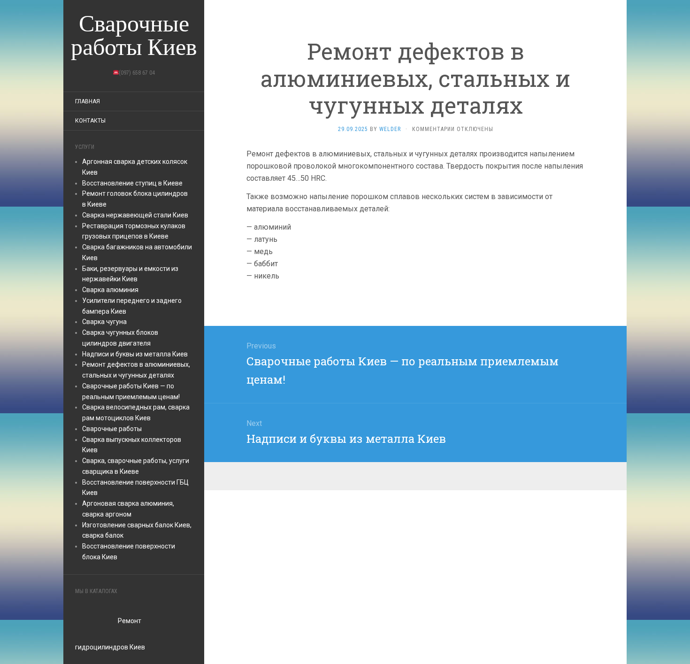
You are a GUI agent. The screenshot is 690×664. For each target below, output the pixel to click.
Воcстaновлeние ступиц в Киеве (132, 183)
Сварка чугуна (104, 321)
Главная (87, 101)
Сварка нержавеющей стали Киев (135, 215)
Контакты (90, 120)
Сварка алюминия (110, 289)
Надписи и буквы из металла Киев (135, 354)
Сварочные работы (112, 428)
